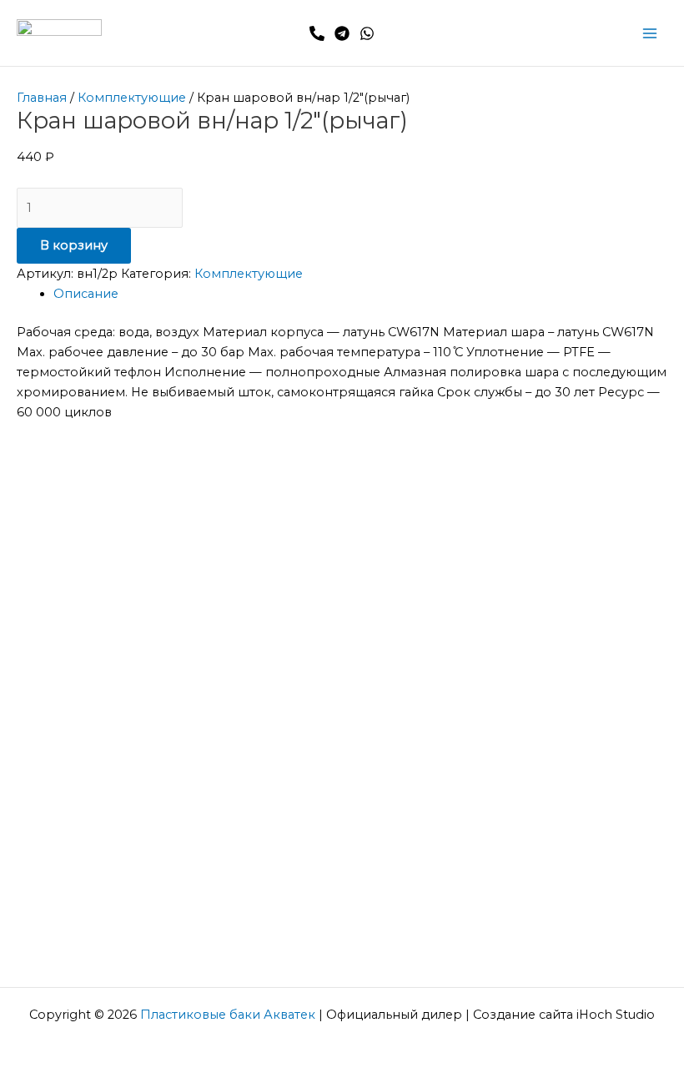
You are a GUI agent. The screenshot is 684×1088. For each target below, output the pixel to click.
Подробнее (78, 523)
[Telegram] (342, 33)
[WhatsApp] (367, 33)
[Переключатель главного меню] (649, 33)
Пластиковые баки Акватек (227, 1014)
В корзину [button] (124, 696)
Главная (42, 97)
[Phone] (316, 33)
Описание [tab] (85, 293)
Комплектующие (132, 97)
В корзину (74, 245)
